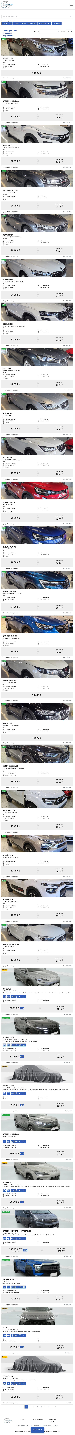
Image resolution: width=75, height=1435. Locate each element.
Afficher (63, 31)
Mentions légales (37, 1419)
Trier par (36, 31)
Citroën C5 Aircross (20, 23)
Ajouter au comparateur (11, 78)
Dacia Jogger (32, 23)
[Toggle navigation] (71, 5)
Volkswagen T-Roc (44, 23)
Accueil (23, 1419)
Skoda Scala (56, 23)
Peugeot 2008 (7, 23)
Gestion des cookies (52, 1420)
